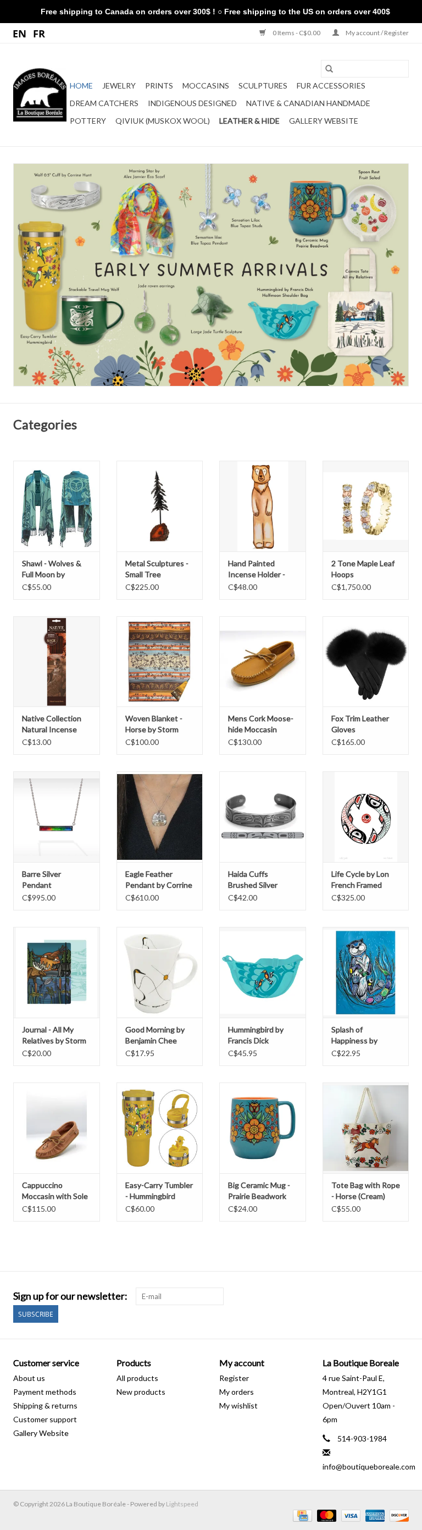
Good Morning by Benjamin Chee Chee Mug (155, 1035)
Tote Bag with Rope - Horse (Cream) (365, 1190)
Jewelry (119, 85)
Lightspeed (182, 1504)
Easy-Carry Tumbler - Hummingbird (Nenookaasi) (159, 1191)
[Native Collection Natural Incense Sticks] (56, 661)
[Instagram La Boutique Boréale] (400, 1296)
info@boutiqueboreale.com (369, 1466)
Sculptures (262, 85)
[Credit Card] (301, 1515)
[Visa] (349, 1515)
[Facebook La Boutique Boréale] (381, 1296)
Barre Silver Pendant (41, 879)
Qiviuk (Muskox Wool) (162, 120)
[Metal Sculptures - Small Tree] (159, 506)
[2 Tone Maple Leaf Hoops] (366, 506)
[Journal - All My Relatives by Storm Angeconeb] (56, 972)
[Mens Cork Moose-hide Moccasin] (262, 661)
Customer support (45, 1419)
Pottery (88, 120)
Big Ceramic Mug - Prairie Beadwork (259, 1190)
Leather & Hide (249, 120)
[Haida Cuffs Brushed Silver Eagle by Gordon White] (262, 816)
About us (29, 1378)
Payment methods (44, 1391)
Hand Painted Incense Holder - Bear (256, 569)
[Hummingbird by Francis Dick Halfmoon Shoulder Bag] (262, 972)
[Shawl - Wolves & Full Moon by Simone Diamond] (56, 506)
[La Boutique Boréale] (39, 94)
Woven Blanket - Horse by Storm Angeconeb (153, 724)
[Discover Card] (397, 1515)
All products (137, 1378)
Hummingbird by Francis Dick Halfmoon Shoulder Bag (260, 1035)
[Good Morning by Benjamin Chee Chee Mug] (159, 972)
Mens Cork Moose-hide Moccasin (260, 724)
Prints (159, 85)
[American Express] (374, 1515)
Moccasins (205, 85)
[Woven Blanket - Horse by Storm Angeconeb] (159, 661)
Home (81, 85)
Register (234, 1378)
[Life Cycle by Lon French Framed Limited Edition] (366, 816)
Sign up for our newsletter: (70, 1296)
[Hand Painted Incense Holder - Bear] (262, 506)
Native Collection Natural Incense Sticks (51, 724)
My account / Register (377, 33)
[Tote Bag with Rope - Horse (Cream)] (366, 1127)
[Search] (329, 69)
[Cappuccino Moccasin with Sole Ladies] (56, 1127)
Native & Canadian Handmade (308, 103)
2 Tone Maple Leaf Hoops (363, 569)
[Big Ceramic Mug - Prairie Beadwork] (262, 1127)
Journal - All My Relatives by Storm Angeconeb (54, 1035)
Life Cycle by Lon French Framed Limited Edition (360, 880)
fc (39, 33)
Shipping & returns (45, 1405)
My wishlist (238, 1405)
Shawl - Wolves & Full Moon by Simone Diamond (51, 569)
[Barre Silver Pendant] (56, 816)
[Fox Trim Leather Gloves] (366, 661)
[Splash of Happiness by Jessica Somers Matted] (366, 972)
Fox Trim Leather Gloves (360, 724)
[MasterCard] (325, 1515)
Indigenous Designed (192, 103)
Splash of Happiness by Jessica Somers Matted (357, 1035)
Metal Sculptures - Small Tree (156, 569)
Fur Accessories (331, 85)
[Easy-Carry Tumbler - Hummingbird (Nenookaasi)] (159, 1127)
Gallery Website (323, 120)
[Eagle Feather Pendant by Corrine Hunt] (159, 816)
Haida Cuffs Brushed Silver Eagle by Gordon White (256, 880)
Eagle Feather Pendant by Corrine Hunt (158, 880)
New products (140, 1391)
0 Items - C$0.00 (296, 33)
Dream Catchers (104, 103)
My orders (236, 1391)
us (20, 33)
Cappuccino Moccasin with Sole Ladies (55, 1191)
